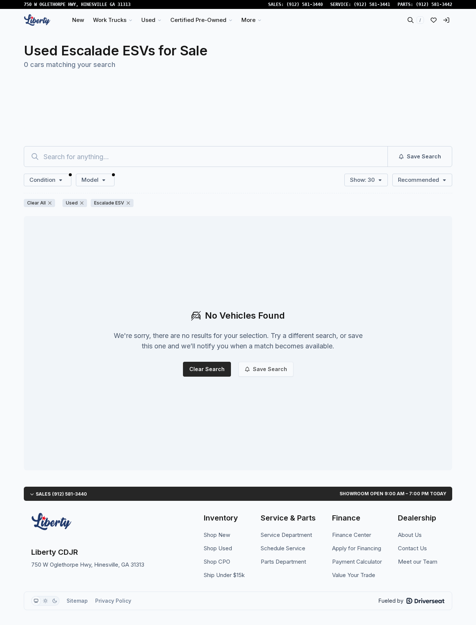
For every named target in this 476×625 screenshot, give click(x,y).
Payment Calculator (357, 561)
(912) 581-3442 (434, 4)
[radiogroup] (45, 600)
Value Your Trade (353, 575)
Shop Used (218, 548)
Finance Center (351, 534)
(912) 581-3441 (372, 4)
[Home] (37, 20)
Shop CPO (217, 561)
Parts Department (283, 561)
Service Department (286, 534)
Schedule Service (283, 548)
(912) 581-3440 (304, 4)
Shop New (217, 534)
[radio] (36, 600)
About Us (410, 534)
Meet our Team (417, 561)
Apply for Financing (356, 548)
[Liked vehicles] (434, 20)
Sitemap (77, 600)
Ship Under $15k (224, 575)
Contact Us (412, 548)
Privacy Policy (113, 600)
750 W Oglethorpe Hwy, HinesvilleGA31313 (77, 4)
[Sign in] (446, 20)
